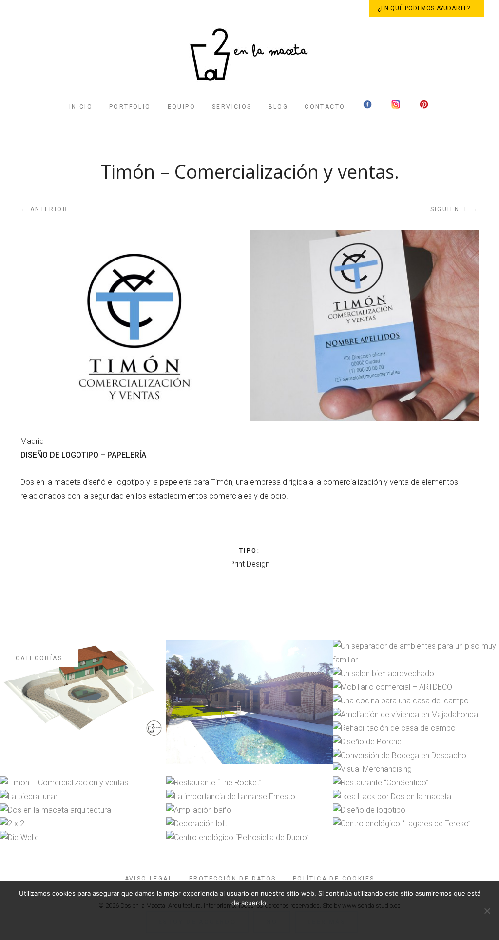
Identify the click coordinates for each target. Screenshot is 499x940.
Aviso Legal (149, 878)
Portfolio (130, 106)
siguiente (454, 209)
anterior (44, 209)
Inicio (81, 106)
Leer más (326, 921)
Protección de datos (232, 878)
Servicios (232, 106)
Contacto (325, 106)
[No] (487, 911)
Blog (278, 106)
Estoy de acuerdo (197, 921)
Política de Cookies (334, 878)
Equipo (181, 106)
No (271, 921)
